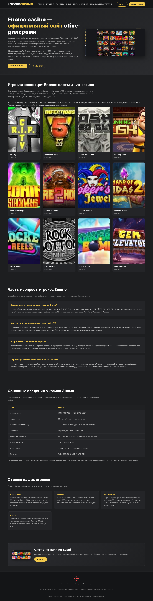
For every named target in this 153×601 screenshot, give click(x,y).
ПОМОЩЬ (60, 4)
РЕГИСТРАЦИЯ (137, 4)
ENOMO (20, 4)
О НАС (68, 4)
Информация (87, 584)
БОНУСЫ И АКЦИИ (80, 4)
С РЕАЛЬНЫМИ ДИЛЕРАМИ (101, 4)
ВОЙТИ (122, 4)
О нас (63, 584)
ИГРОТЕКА (50, 4)
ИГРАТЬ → (41, 559)
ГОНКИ (41, 4)
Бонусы (78, 584)
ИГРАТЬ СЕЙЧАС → (17, 66)
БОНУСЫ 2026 (37, 66)
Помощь (70, 584)
